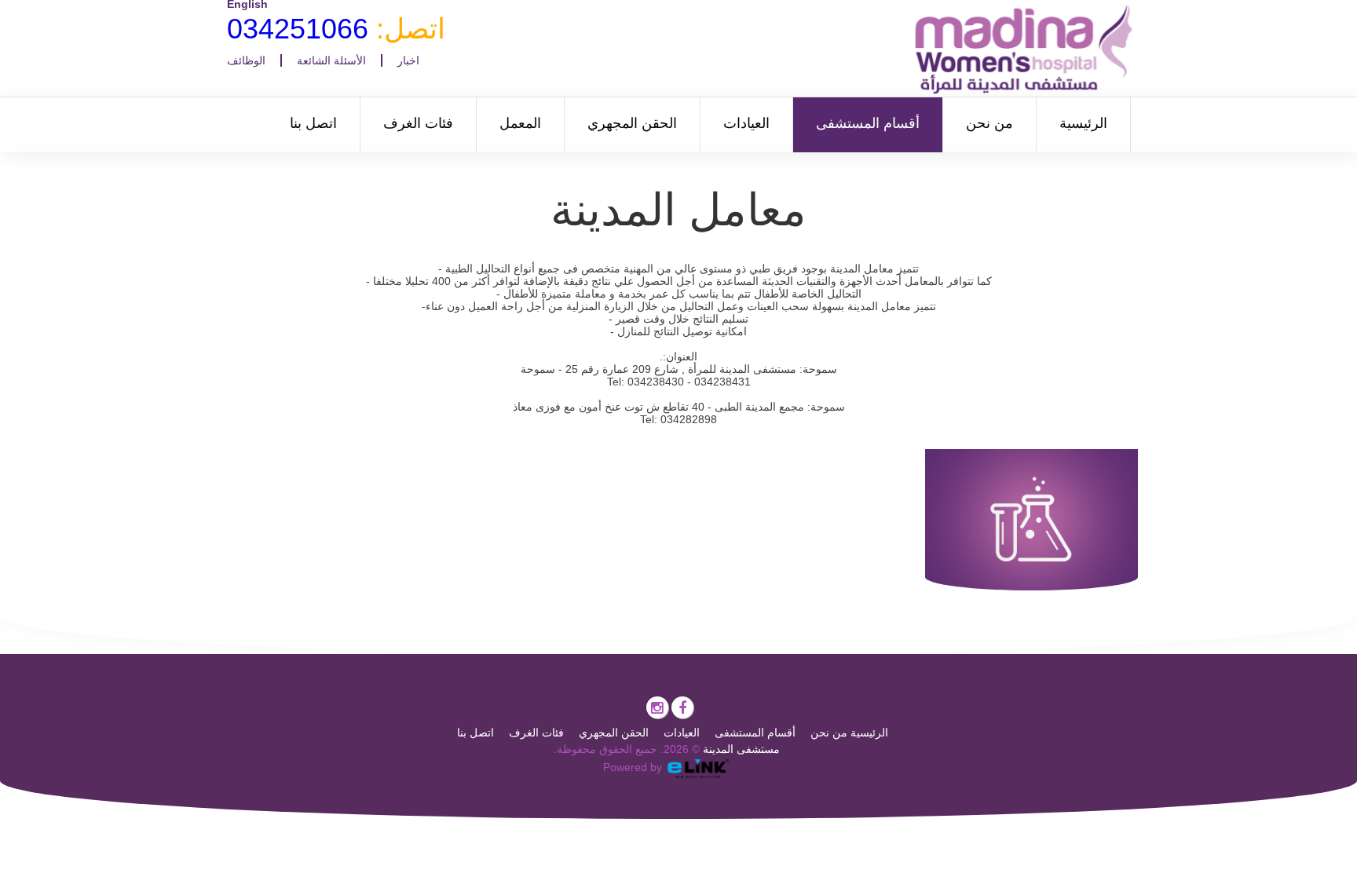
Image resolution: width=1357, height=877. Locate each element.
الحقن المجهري (632, 123)
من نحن (989, 123)
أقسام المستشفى (868, 123)
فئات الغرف (418, 123)
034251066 (297, 29)
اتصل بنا (313, 123)
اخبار (408, 60)
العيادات (746, 123)
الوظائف (246, 60)
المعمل (520, 123)
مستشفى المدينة (741, 749)
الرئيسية (1083, 123)
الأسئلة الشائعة (331, 60)
